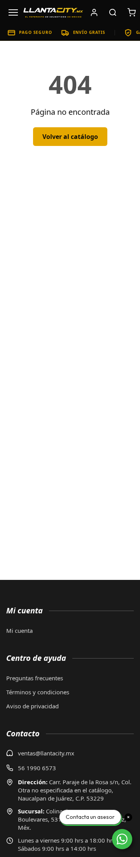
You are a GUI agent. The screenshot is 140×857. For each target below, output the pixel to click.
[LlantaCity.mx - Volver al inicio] (53, 12)
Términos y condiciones (37, 692)
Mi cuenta (19, 630)
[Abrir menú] (13, 12)
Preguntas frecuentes (34, 678)
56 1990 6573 (37, 768)
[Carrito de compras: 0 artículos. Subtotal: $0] (131, 12)
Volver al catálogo (70, 136)
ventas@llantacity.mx (46, 753)
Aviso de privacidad (32, 706)
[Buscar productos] (113, 12)
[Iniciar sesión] (94, 12)
